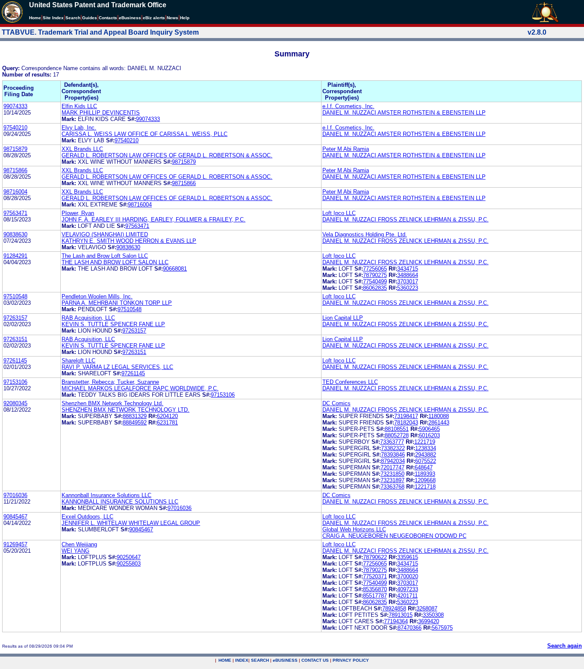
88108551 (397, 429)
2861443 (438, 422)
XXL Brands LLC (82, 149)
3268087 (426, 608)
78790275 (375, 275)
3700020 (407, 576)
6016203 (429, 435)
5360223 (407, 288)
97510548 (15, 296)
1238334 (425, 448)
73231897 (392, 480)
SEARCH (260, 660)
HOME (224, 660)
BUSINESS (285, 660)
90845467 (15, 516)
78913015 (401, 615)
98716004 (15, 192)
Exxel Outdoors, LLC (87, 516)
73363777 (392, 442)
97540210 (15, 127)
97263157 (15, 318)
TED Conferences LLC (350, 382)
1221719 (424, 442)
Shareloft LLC (78, 360)
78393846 (393, 454)
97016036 (15, 495)
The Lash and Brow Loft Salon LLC (105, 256)
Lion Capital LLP (342, 318)
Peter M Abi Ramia (345, 149)
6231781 (167, 422)
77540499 (375, 281)
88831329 (135, 416)
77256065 (375, 268)
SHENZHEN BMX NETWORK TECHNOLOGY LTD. (125, 410)
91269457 (15, 544)
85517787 (375, 595)
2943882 (425, 454)
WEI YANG (75, 551)
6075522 (425, 461)
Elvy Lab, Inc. (79, 127)
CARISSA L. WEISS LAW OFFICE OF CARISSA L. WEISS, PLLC (144, 134)
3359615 (407, 557)
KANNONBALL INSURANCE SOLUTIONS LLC (120, 501)
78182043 (406, 422)
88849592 (135, 422)
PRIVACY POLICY (351, 660)
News (172, 17)
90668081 (175, 268)
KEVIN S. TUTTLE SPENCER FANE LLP (113, 324)
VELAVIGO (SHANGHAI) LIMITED (105, 234)
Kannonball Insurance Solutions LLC (106, 495)
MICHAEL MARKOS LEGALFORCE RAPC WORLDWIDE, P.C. (140, 388)
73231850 (392, 474)
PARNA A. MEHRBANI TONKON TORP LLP (117, 303)
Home (35, 17)
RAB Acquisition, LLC (88, 318)
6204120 (167, 416)
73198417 (406, 416)
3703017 (407, 281)
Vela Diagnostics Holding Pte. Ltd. (364, 234)
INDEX (241, 660)
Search (72, 17)
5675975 (442, 628)
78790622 (375, 557)
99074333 (15, 106)
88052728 (397, 435)
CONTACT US (315, 660)
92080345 (15, 403)
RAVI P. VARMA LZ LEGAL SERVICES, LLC (117, 367)
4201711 (407, 595)
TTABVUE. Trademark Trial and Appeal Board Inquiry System (100, 32)
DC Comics (336, 403)
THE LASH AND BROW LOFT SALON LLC (115, 262)
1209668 (425, 480)
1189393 (425, 474)
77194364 (396, 621)
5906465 (429, 429)
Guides (89, 17)
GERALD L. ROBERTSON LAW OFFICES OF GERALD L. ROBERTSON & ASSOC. (167, 155)
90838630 (15, 234)
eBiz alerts (154, 17)
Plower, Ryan (78, 213)
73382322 (393, 448)
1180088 (438, 416)
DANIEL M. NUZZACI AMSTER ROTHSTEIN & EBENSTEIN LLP (404, 112)
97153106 (15, 382)
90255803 (129, 563)
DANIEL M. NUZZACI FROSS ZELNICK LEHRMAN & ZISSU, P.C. (405, 219)
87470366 (410, 628)
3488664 (407, 275)
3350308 (433, 615)
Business (130, 17)
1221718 (425, 486)
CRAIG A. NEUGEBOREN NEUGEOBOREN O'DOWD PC (394, 536)
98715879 (15, 149)
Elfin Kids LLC (79, 106)
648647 (424, 467)
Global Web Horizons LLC (354, 529)
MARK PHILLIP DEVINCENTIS (101, 112)
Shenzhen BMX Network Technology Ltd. (112, 403)
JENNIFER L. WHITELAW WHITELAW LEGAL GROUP (131, 523)
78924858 (394, 608)
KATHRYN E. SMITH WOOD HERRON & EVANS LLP (129, 241)
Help (184, 17)
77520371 (375, 576)
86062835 (375, 288)
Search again (564, 645)
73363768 (392, 486)
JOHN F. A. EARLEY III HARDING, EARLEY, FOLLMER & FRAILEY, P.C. (153, 219)
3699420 (428, 621)
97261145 (15, 360)
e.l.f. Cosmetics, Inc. (348, 106)
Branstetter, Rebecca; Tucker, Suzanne (110, 382)
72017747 (392, 467)
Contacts (108, 17)
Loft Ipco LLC (339, 213)
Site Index (53, 17)
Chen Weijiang (79, 544)
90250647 (129, 557)
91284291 (15, 256)
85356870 (375, 589)
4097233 (407, 589)
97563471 (15, 213)
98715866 (15, 170)
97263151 (15, 339)
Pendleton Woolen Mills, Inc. (97, 296)
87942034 (393, 461)
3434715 (407, 268)
